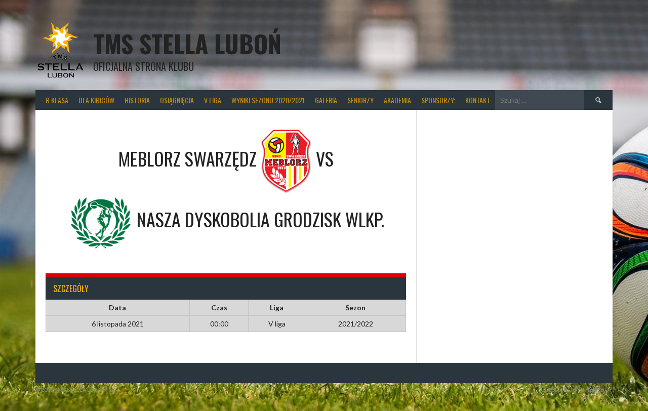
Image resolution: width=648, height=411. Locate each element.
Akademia (397, 100)
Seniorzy (360, 100)
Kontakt (477, 100)
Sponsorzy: (438, 100)
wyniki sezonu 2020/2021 (268, 100)
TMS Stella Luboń (187, 43)
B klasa (57, 100)
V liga (212, 100)
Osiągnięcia (177, 100)
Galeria (326, 100)
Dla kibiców (96, 100)
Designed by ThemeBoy (579, 389)
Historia (137, 100)
